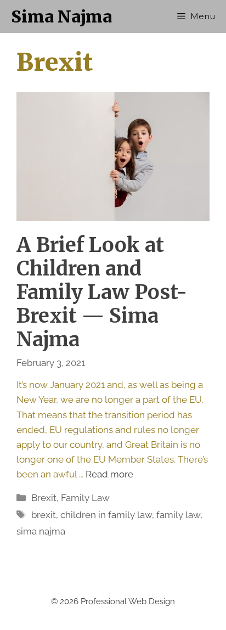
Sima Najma (61, 16)
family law (178, 514)
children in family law (106, 514)
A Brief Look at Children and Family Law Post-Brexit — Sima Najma (101, 292)
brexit (43, 514)
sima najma (40, 531)
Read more (109, 474)
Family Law (85, 497)
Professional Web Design (128, 601)
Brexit (43, 497)
